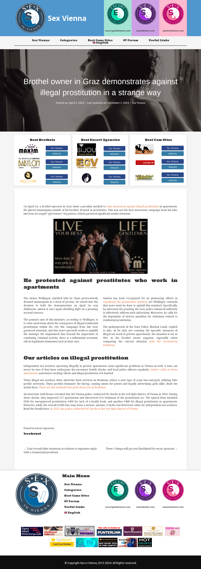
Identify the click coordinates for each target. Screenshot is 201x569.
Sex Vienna (40, 40)
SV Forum (130, 40)
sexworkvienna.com (173, 30)
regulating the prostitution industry (125, 302)
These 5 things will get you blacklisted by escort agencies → (141, 448)
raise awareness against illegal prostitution (132, 206)
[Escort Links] (172, 531)
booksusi (32, 433)
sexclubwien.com (145, 30)
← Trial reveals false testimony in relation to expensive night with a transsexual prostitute (60, 450)
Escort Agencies (44, 428)
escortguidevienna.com (117, 30)
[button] (57, 148)
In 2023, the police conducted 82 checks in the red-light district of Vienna (94, 408)
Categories (68, 40)
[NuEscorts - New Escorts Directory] (87, 542)
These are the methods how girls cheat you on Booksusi (72, 387)
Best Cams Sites (100, 40)
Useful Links (159, 40)
